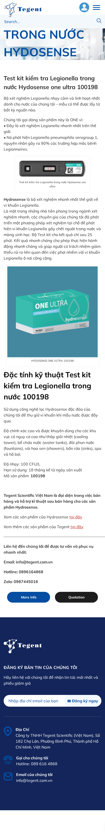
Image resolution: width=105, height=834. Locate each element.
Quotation (76, 597)
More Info (28, 597)
